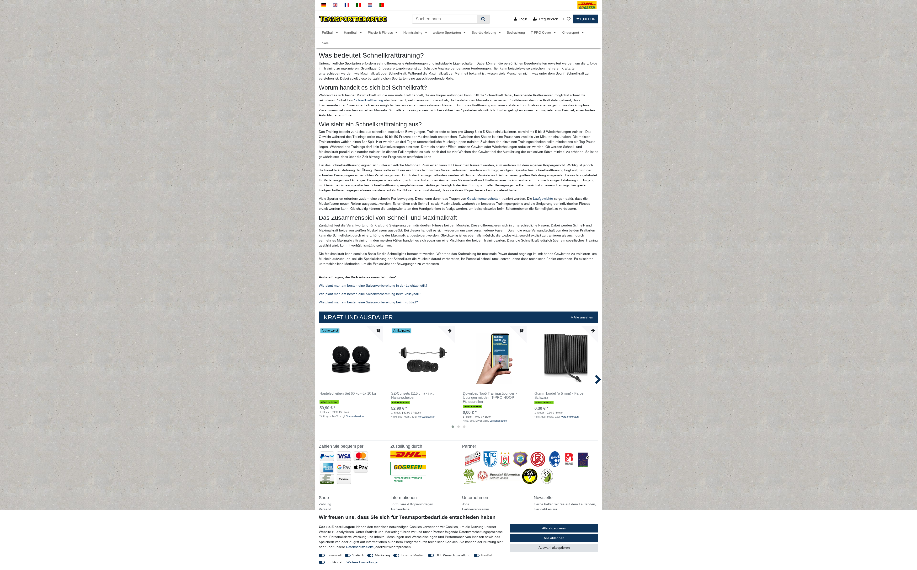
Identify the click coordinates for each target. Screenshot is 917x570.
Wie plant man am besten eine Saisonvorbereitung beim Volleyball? (370, 294)
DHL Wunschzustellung (453, 555)
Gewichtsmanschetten (484, 198)
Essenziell (333, 555)
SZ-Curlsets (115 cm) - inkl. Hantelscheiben (412, 395)
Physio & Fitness (381, 33)
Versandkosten (355, 416)
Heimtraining (413, 33)
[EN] (335, 5)
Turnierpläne (400, 509)
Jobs (465, 504)
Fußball (328, 33)
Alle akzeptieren (554, 528)
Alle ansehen (583, 317)
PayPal (486, 555)
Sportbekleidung (484, 33)
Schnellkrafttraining (368, 100)
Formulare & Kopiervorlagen (411, 504)
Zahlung (325, 504)
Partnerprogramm (475, 509)
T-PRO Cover (541, 33)
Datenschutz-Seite (360, 547)
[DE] (324, 5)
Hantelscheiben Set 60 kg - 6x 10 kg (348, 393)
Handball (351, 33)
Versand (325, 509)
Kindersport (571, 33)
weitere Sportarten (447, 33)
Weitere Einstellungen (363, 562)
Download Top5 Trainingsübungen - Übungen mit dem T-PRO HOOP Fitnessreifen (490, 397)
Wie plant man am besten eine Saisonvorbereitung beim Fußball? (368, 302)
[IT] (358, 5)
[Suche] (483, 19)
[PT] (382, 5)
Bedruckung (516, 33)
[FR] (347, 5)
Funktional (334, 562)
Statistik (358, 555)
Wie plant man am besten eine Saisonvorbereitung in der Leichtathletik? (373, 285)
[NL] (370, 5)
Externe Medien (413, 555)
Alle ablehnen (554, 538)
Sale (325, 43)
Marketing (382, 555)
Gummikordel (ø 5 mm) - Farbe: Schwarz (559, 395)
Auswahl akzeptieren (554, 547)
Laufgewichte (543, 198)
